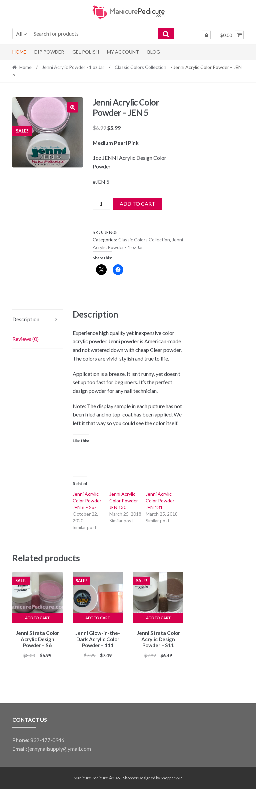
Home (19, 52)
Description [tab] (25, 319)
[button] (72, 107)
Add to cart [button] (37, 617)
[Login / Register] (206, 35)
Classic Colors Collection (140, 67)
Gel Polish (85, 52)
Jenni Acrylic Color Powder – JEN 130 (125, 500)
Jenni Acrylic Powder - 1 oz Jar (73, 67)
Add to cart (137, 203)
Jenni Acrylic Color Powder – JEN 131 (162, 500)
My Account (123, 52)
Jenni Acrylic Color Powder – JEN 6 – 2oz (89, 500)
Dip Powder (49, 52)
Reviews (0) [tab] (25, 339)
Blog (153, 52)
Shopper (130, 777)
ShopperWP (171, 777)
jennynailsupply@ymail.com (59, 748)
